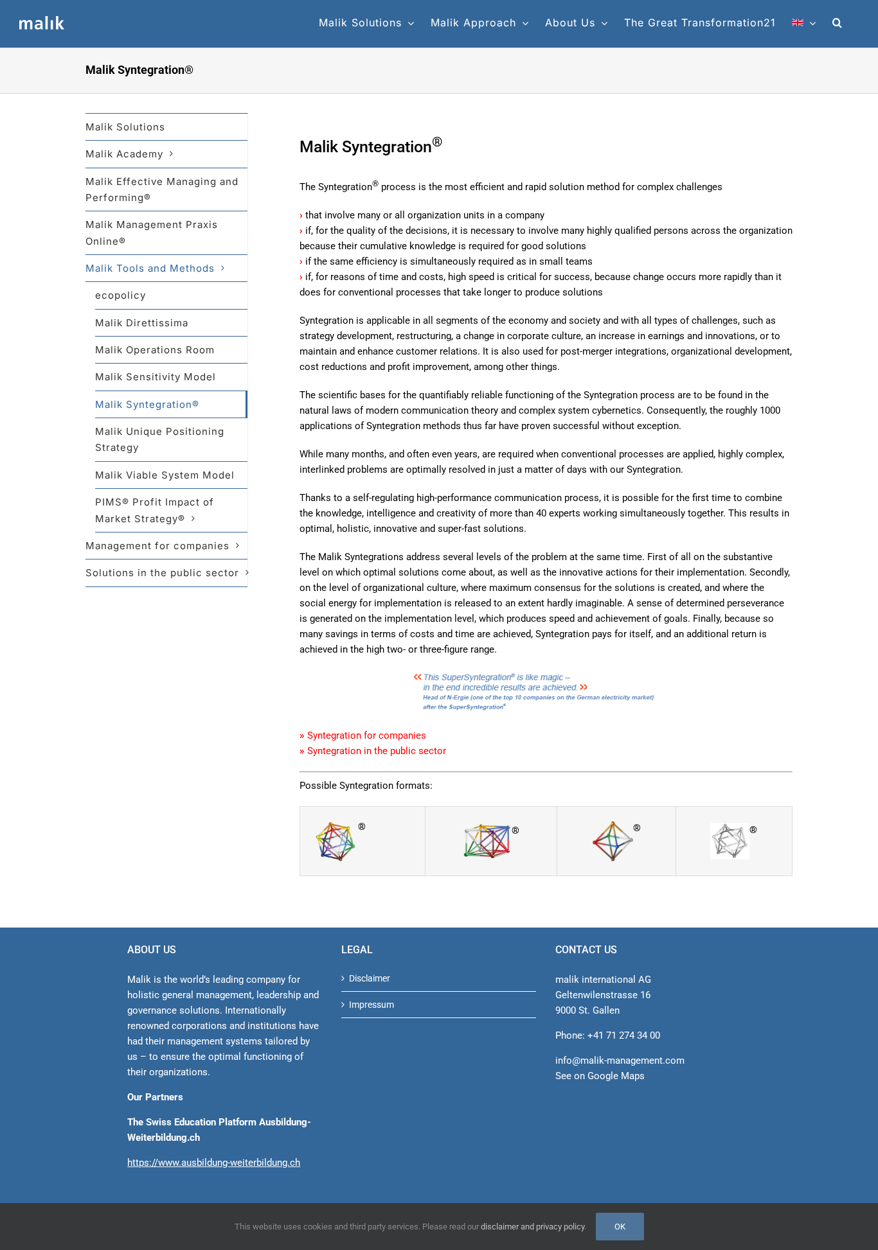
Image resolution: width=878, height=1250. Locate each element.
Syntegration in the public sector (376, 751)
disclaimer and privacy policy (532, 1226)
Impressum (371, 1004)
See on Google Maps (600, 1076)
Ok (619, 1226)
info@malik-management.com (620, 1060)
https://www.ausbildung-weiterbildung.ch (213, 1162)
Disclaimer (369, 978)
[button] (837, 22)
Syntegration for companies (366, 735)
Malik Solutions (125, 127)
